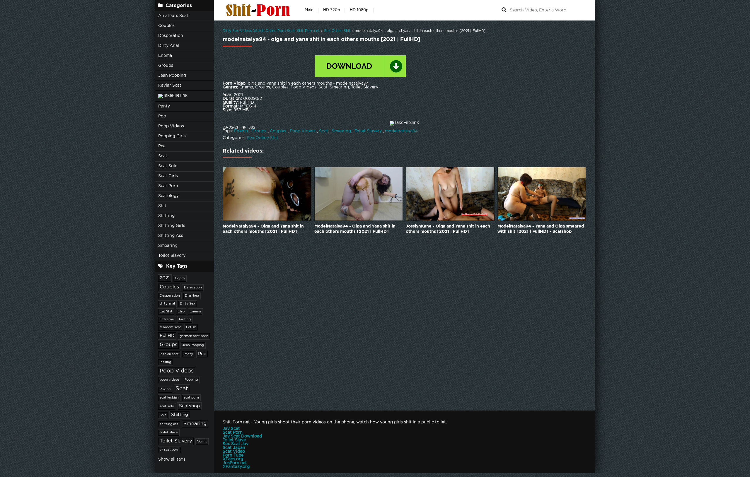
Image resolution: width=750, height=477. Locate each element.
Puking (165, 389)
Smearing (168, 245)
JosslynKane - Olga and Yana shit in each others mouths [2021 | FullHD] (448, 229)
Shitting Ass (170, 235)
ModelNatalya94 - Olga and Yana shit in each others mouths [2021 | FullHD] (263, 229)
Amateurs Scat (173, 16)
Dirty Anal (168, 45)
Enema (165, 55)
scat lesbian (169, 397)
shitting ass (169, 424)
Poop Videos (171, 126)
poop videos (170, 379)
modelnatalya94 (401, 131)
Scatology (168, 196)
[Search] (504, 10)
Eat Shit (166, 311)
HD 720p (331, 10)
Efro (181, 311)
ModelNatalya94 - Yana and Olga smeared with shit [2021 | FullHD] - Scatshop (540, 229)
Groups (165, 65)
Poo (162, 116)
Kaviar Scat (169, 85)
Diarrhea (192, 295)
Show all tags (171, 459)
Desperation (170, 35)
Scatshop (189, 406)
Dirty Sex (187, 303)
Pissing (165, 362)
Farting (185, 319)
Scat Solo (168, 166)
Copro (180, 278)
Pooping (191, 379)
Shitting (166, 216)
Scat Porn (168, 186)
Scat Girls (168, 176)
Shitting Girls (171, 226)
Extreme (167, 319)
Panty (164, 106)
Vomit (202, 441)
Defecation (193, 287)
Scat (162, 156)
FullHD (167, 336)
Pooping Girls (172, 136)
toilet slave (169, 432)
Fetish (191, 327)
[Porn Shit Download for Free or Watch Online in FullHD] (259, 10)
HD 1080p (359, 10)
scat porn (191, 397)
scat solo (167, 406)
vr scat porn (169, 449)
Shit (162, 206)
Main (309, 10)
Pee (162, 146)
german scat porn (194, 336)
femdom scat (170, 327)
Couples (166, 26)
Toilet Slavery (171, 255)
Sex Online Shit (262, 138)
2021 (165, 278)
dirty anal (167, 303)
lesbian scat (169, 354)
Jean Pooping (172, 75)
